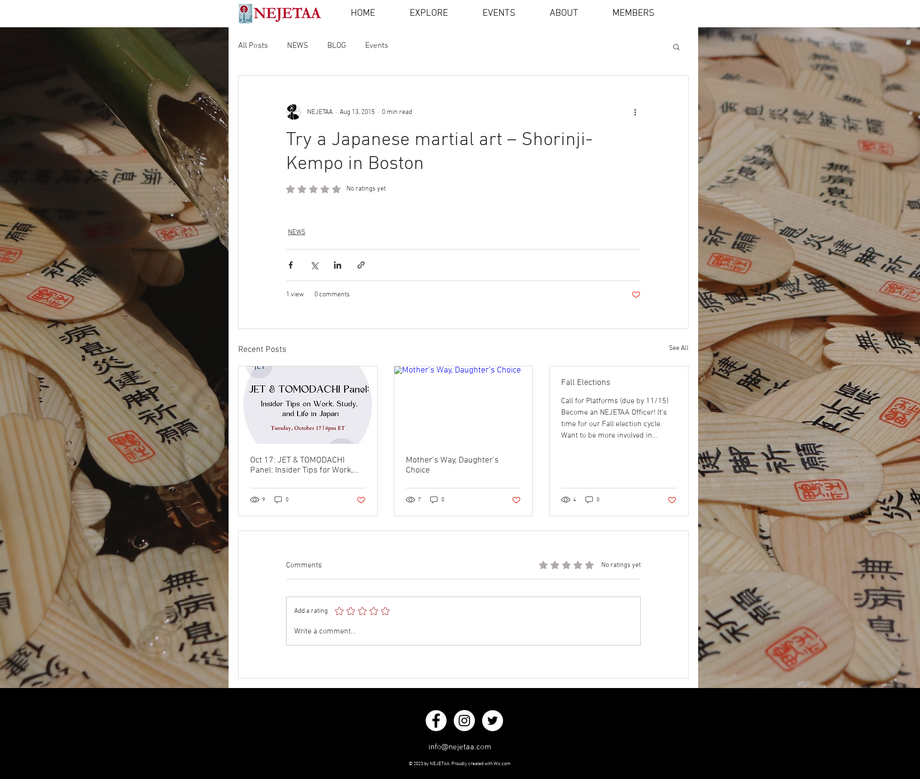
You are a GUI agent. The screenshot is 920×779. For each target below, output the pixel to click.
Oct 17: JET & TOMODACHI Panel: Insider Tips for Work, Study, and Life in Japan (301, 465)
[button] (676, 46)
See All (679, 348)
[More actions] (635, 112)
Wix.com (502, 764)
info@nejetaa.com (459, 747)
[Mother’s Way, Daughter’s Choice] (463, 405)
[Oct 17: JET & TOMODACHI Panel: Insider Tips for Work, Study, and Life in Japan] (308, 405)
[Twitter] (492, 720)
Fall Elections (585, 383)
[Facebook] (436, 720)
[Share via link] (361, 265)
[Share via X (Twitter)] (314, 265)
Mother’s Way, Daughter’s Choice (452, 465)
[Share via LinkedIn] (337, 265)
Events (376, 46)
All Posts (253, 46)
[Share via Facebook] (290, 265)
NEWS (297, 46)
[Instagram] (464, 720)
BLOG (336, 46)
